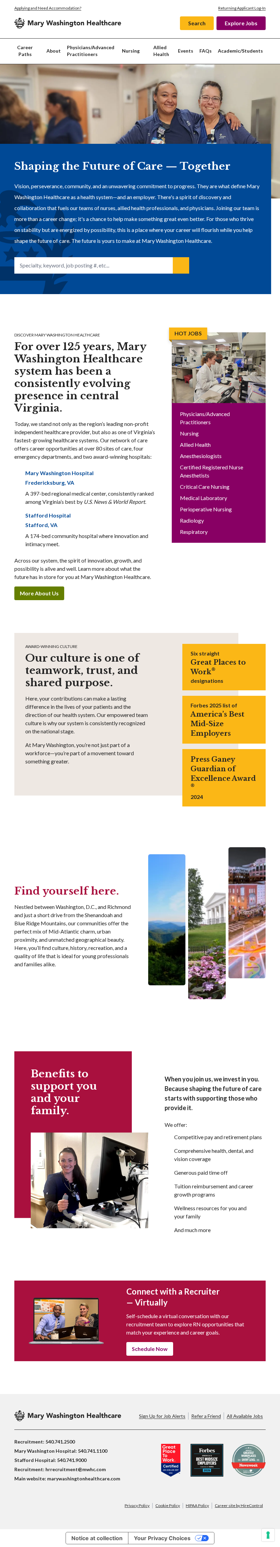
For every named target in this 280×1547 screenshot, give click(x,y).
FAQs (205, 51)
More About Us (39, 593)
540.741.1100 (92, 1451)
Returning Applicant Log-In (242, 8)
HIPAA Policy (197, 1505)
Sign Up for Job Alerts (162, 1416)
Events (185, 51)
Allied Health (161, 50)
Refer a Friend (206, 1416)
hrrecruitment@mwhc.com (75, 1469)
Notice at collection (97, 1538)
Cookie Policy (167, 1505)
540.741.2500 (60, 1442)
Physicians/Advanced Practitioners (90, 50)
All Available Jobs (245, 1416)
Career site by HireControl (239, 1505)
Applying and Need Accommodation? (47, 8)
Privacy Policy (137, 1505)
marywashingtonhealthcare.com (83, 1478)
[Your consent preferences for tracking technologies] (268, 1535)
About (53, 51)
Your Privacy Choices (162, 1538)
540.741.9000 (71, 1460)
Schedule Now (150, 1348)
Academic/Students (240, 51)
